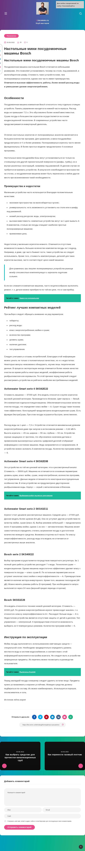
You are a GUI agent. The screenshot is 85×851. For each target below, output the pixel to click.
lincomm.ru (42, 21)
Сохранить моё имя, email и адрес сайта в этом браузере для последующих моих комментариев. (39, 821)
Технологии (11, 36)
